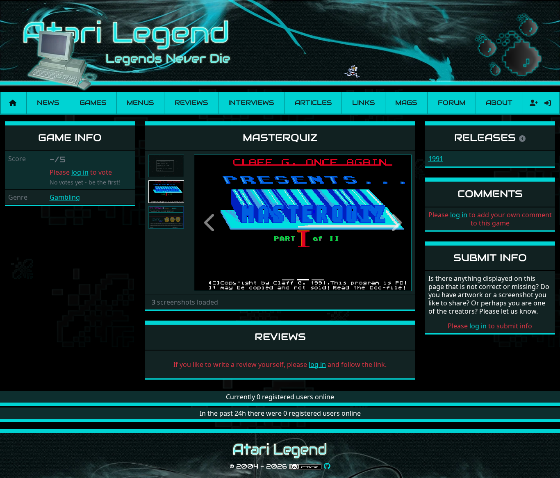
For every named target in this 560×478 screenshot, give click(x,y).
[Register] (532, 103)
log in (80, 172)
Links (363, 102)
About (499, 102)
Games (93, 102)
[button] (210, 223)
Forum (451, 102)
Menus (140, 102)
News (48, 102)
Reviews (191, 102)
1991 (435, 158)
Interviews (251, 102)
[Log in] (547, 103)
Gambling (65, 197)
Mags (406, 102)
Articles (313, 102)
